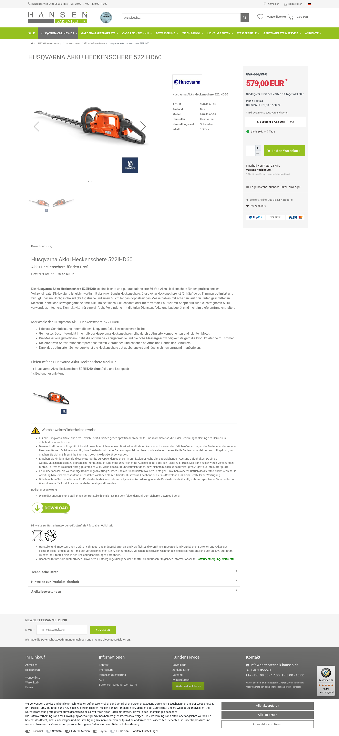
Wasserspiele (247, 33)
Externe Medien (80, 731)
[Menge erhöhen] (258, 148)
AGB (101, 679)
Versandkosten (279, 112)
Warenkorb (32, 682)
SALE (31, 33)
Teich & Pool (191, 33)
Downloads (179, 664)
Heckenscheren (72, 43)
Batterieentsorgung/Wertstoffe (118, 684)
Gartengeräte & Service (280, 33)
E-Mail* (30, 629)
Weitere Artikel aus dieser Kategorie (271, 199)
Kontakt (104, 664)
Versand (177, 674)
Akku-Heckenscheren (94, 43)
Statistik (57, 731)
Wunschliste (258, 205)
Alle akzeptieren (267, 705)
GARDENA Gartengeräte (98, 33)
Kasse (29, 687)
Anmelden (103, 630)
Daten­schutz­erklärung (125, 724)
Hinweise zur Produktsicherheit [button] (55, 582)
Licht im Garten (218, 33)
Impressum (106, 669)
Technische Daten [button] (44, 572)
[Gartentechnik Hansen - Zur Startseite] (57, 17)
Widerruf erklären (188, 686)
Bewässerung (166, 33)
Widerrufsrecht (181, 679)
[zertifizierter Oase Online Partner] (106, 17)
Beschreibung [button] (41, 246)
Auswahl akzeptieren (267, 724)
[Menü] (332, 668)
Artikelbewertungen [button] (46, 592)
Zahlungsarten (181, 669)
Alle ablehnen (267, 715)
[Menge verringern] (258, 153)
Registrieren (32, 669)
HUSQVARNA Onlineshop (57, 33)
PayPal (103, 731)
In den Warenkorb (286, 151)
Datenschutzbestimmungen (58, 639)
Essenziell (37, 731)
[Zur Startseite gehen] (32, 43)
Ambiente (312, 33)
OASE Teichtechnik (135, 33)
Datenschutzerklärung (112, 674)
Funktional (122, 731)
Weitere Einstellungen (146, 731)
